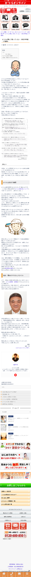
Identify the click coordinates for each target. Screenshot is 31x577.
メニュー (27, 576)
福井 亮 (4, 45)
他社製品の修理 (9, 268)
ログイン (28, 9)
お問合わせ (19, 569)
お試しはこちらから (16, 485)
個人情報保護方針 (19, 566)
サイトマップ (12, 569)
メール (19, 576)
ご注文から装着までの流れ (9, 397)
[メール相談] (15, 526)
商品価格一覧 (5, 394)
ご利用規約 (10, 566)
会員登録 (22, 11)
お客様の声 (16, 45)
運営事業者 (12, 564)
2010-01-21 (11, 438)
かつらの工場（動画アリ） (9, 401)
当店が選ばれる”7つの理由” (9, 392)
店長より (9, 54)
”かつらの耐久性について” (21, 189)
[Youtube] (15, 375)
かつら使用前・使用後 (12, 282)
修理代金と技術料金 (7, 404)
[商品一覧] (23, 526)
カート (27, 11)
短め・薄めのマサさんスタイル (10, 57)
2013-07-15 (11, 421)
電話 (11, 576)
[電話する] (7, 526)
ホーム (4, 576)
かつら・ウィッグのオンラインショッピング (15, 6)
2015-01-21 (11, 430)
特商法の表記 (19, 564)
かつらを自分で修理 (7, 55)
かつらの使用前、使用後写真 (9, 399)
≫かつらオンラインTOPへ (23, 348)
